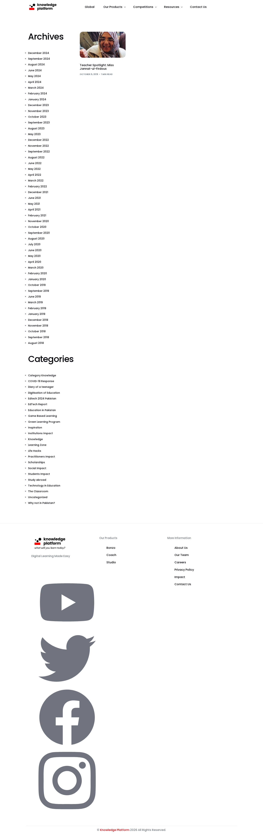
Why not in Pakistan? (41, 503)
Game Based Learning (42, 416)
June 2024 (35, 70)
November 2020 (38, 221)
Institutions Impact (40, 433)
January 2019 (36, 314)
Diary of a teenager (41, 387)
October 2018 (37, 331)
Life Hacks (34, 451)
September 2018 (38, 337)
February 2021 (37, 215)
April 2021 (34, 209)
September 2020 (39, 233)
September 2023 (39, 122)
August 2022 (36, 157)
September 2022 (39, 151)
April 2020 (34, 262)
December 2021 (38, 192)
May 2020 (34, 256)
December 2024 (38, 53)
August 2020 (36, 238)
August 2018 (36, 343)
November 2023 (38, 111)
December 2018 (38, 320)
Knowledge (35, 439)
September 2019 (38, 291)
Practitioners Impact (41, 456)
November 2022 (38, 146)
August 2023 (36, 128)
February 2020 (37, 273)
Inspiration (35, 427)
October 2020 (37, 227)
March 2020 (35, 267)
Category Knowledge (42, 375)
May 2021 (34, 204)
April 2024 (34, 82)
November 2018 (38, 325)
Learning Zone (37, 445)
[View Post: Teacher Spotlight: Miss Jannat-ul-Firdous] (103, 45)
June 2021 (34, 198)
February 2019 (37, 308)
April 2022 (34, 175)
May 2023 (34, 134)
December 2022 (38, 140)
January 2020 (37, 279)
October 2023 (37, 117)
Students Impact (39, 474)
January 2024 (37, 99)
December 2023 (38, 105)
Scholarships (36, 462)
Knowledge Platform (114, 830)
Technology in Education (44, 485)
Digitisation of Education (44, 393)
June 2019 (34, 296)
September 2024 (39, 59)
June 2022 (35, 163)
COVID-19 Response (41, 381)
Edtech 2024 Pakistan (42, 398)
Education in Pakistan (42, 410)
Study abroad (37, 480)
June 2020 (35, 250)
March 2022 (35, 180)
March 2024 (36, 88)
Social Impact (37, 468)
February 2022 (37, 186)
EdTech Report (37, 404)
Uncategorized (37, 497)
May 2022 (34, 169)
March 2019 (35, 302)
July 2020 (34, 244)
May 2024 (34, 76)
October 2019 (37, 285)
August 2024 (36, 64)
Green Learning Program (44, 422)
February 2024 (37, 93)
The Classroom (38, 491)
